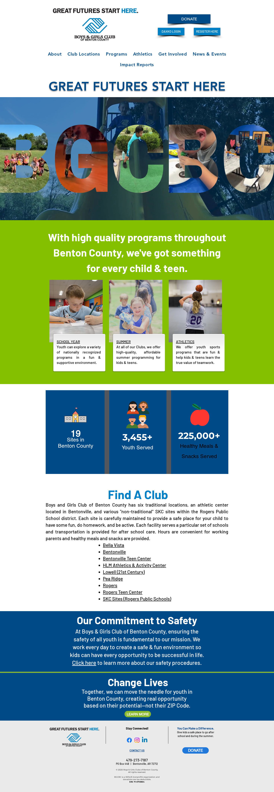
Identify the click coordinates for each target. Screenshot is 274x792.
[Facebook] (129, 740)
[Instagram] (137, 740)
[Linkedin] (144, 740)
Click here (84, 662)
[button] (55, 54)
